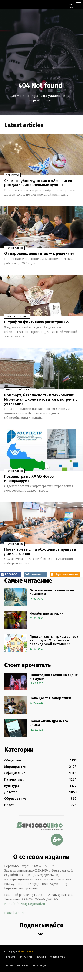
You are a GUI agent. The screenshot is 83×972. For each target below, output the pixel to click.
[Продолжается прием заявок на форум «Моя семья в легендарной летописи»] (15, 643)
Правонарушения (17, 316)
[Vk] (40, 934)
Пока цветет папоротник (50, 698)
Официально (14, 248)
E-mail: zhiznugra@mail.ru (24, 904)
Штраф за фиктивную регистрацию (36, 322)
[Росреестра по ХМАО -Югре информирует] (41, 450)
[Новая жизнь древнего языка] (15, 728)
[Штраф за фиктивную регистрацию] (41, 295)
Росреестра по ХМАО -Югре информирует (29, 478)
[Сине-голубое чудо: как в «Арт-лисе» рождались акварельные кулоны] (41, 154)
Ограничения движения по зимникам (52, 592)
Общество (12, 175)
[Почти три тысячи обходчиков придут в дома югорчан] (41, 523)
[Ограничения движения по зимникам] (15, 597)
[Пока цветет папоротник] (15, 705)
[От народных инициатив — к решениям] (41, 227)
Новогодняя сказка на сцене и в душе (54, 677)
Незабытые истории (46, 613)
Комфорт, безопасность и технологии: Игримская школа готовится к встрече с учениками (40, 399)
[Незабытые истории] (15, 620)
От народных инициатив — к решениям (39, 253)
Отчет (19, 913)
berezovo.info (26, 951)
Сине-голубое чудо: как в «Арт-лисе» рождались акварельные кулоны (38, 182)
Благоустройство (17, 389)
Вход (8, 913)
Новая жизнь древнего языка (49, 723)
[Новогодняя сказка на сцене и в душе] (15, 681)
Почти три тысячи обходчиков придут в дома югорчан (40, 551)
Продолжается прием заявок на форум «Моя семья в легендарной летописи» (54, 640)
